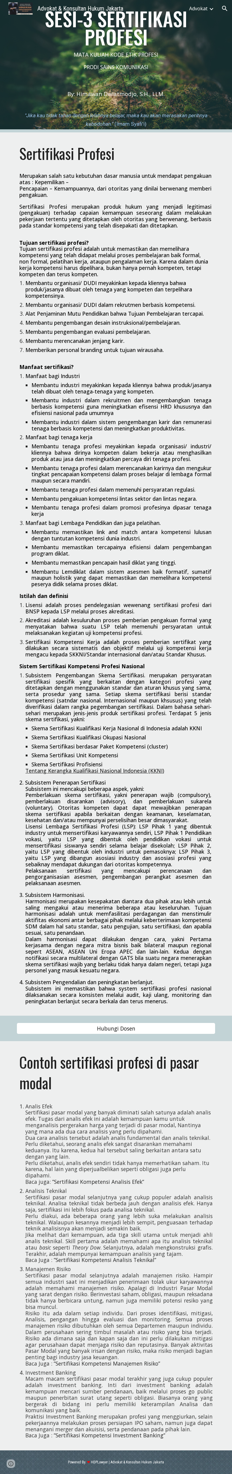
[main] (116, 43)
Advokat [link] (198, 8)
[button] (225, 8)
